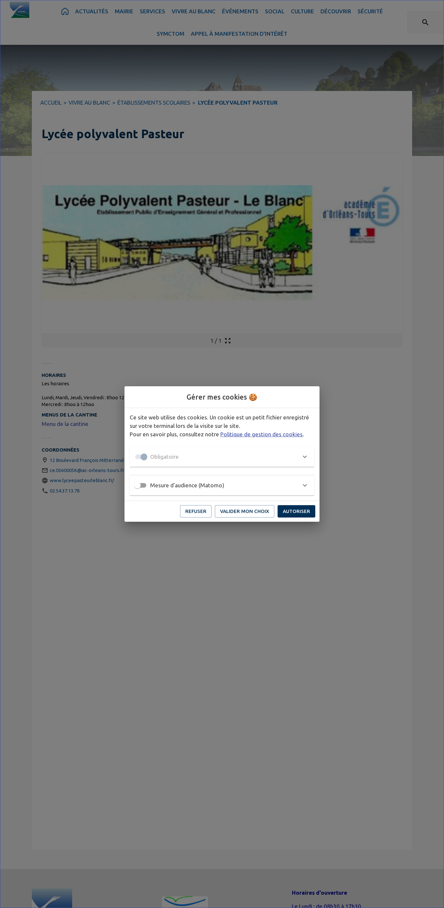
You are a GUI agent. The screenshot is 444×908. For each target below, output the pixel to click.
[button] (222, 457)
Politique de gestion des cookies (261, 434)
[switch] (137, 485)
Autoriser (296, 511)
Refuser (195, 511)
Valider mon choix (244, 511)
